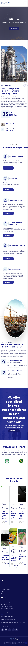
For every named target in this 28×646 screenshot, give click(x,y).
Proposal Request (5, 589)
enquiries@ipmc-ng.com (9, 619)
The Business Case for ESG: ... (5, 515)
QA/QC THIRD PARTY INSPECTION (15, 223)
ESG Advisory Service (6, 606)
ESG (21, 547)
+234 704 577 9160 (8, 616)
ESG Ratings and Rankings (17, 245)
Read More (7, 167)
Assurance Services (15, 269)
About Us (3, 587)
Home (2, 585)
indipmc (7, 523)
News (4, 504)
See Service (13, 430)
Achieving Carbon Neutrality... (6, 557)
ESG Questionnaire (5, 604)
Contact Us (4, 591)
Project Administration (16, 156)
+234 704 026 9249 (11, 130)
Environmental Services (7, 608)
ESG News (13, 28)
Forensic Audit (13, 178)
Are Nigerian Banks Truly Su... (13, 515)
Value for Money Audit (16, 200)
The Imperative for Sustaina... (22, 557)
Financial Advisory (5, 602)
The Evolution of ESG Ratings (14, 558)
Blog (2, 593)
